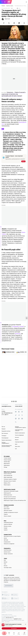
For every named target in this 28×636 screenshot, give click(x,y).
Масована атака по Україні (10, 481)
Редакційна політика (6, 431)
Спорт (5, 558)
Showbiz (3, 5)
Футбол (5, 562)
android (6, 594)
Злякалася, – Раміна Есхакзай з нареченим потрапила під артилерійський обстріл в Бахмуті (14, 94)
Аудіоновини (7, 465)
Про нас (3, 426)
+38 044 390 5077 (18, 406)
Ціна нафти (6, 506)
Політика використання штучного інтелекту (7, 446)
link (15, 412)
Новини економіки (9, 505)
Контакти (17, 437)
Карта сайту (17, 446)
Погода (5, 467)
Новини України (7, 459)
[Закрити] (25, 624)
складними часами (18, 326)
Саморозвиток (7, 541)
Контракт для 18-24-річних (10, 496)
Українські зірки (9, 5)
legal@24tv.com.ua (17, 618)
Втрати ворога (7, 484)
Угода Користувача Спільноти (19, 430)
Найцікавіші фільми (8, 522)
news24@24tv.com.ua (6, 406)
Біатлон (5, 565)
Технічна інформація (19, 435)
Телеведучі (4, 435)
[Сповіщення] (26, 2)
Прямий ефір (7, 461)
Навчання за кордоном (9, 543)
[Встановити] (14, 626)
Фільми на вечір (7, 526)
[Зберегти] (24, 23)
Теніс (5, 563)
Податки (6, 514)
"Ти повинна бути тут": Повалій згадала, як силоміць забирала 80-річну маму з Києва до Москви (20, 5)
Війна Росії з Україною (10, 472)
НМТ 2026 (6, 540)
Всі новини (7, 456)
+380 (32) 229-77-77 (10, 617)
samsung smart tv (15, 598)
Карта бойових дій (8, 475)
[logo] (8, 2)
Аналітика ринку (7, 550)
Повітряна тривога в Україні (10, 479)
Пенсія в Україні (7, 516)
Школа (5, 538)
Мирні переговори (8, 477)
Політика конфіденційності (5, 443)
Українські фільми (8, 524)
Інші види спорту (7, 567)
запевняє (17, 333)
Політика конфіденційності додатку (20, 427)
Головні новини (7, 458)
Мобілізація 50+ (7, 493)
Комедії (5, 528)
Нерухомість (7, 548)
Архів (16, 444)
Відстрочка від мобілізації (10, 498)
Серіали (5, 530)
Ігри (16, 448)
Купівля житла (7, 552)
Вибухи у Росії (7, 483)
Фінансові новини (8, 510)
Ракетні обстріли (7, 473)
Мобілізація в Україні (9, 489)
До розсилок (8, 585)
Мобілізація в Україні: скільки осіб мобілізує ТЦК (15, 500)
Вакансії (16, 439)
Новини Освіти (8, 534)
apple (15, 594)
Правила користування (6, 440)
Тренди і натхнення (8, 553)
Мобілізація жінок (8, 495)
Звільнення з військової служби (11, 491)
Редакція (3, 428)
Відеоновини (7, 463)
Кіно (5, 520)
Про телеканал (5, 433)
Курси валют (7, 508)
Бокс (5, 560)
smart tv (6, 598)
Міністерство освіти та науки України (12, 536)
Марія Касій (7, 18)
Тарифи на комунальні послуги (11, 512)
